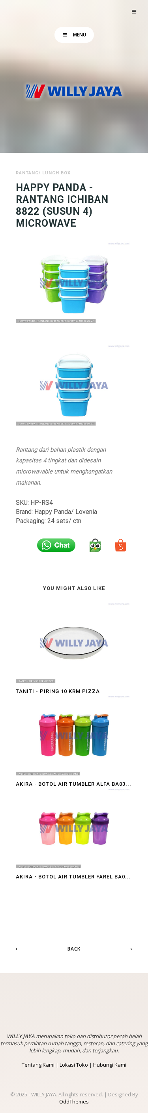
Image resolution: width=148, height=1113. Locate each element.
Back (74, 948)
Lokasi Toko (74, 1064)
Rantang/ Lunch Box (43, 173)
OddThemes (74, 1101)
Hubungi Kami (109, 1064)
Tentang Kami (38, 1064)
